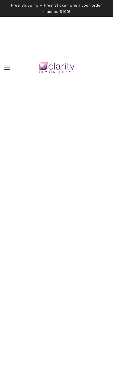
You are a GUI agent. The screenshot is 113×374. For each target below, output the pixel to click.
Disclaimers (56, 301)
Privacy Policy (56, 310)
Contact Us (56, 318)
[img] (44, 207)
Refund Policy (56, 284)
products (64, 134)
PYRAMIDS (56, 251)
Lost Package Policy (56, 276)
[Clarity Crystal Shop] (57, 67)
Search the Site (57, 268)
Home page (60, 128)
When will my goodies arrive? (56, 259)
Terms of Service (56, 293)
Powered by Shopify (56, 362)
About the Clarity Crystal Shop (56, 234)
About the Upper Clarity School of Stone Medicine (56, 243)
